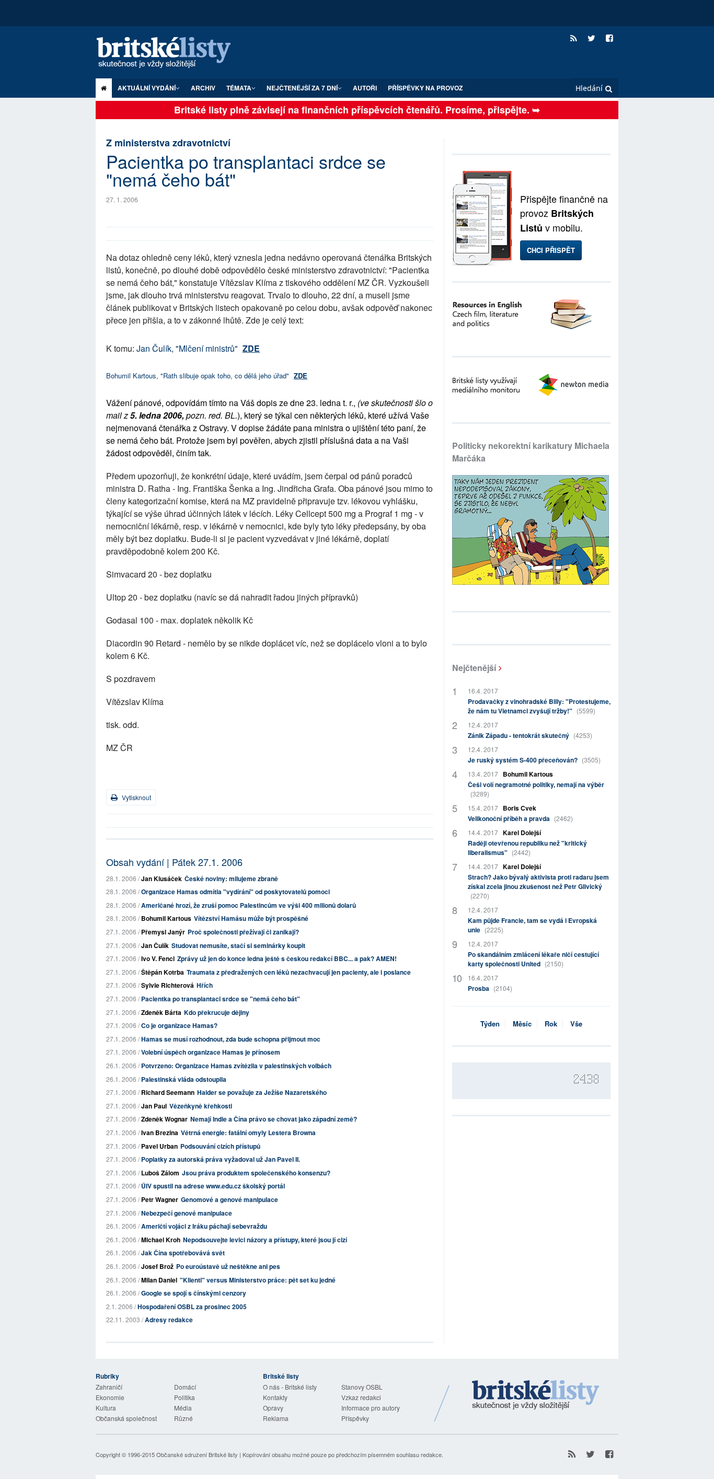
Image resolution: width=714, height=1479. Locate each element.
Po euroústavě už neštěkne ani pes (228, 1266)
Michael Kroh (160, 1239)
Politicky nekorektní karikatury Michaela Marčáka (530, 452)
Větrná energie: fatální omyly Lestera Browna (248, 1132)
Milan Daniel (159, 1280)
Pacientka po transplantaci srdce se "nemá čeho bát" (220, 998)
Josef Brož (157, 1266)
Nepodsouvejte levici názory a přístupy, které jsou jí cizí (265, 1239)
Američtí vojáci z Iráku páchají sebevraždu (204, 1226)
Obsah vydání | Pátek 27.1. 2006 (174, 862)
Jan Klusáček (161, 878)
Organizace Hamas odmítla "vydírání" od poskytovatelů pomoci (235, 891)
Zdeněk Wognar (164, 1119)
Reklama (276, 1418)
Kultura (106, 1407)
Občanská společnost (126, 1418)
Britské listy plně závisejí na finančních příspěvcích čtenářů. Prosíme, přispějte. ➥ (357, 110)
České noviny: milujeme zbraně (231, 878)
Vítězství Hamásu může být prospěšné (251, 918)
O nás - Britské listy (290, 1386)
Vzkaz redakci (361, 1397)
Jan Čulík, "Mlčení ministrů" (198, 348)
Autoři (365, 88)
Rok (551, 1024)
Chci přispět (551, 250)
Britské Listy (536, 1395)
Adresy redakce (169, 1319)
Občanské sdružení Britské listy (197, 1454)
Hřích (205, 985)
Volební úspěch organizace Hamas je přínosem (210, 1052)
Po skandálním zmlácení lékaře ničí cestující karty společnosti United (533, 959)
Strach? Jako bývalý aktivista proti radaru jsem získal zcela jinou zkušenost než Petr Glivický (538, 886)
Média (183, 1407)
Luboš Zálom (160, 1172)
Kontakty (275, 1397)
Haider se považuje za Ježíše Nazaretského (262, 1092)
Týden (490, 1024)
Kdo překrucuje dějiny (216, 1012)
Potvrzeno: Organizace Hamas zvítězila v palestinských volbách (236, 1065)
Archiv (203, 88)
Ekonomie (110, 1397)
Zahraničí (109, 1386)
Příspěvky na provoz (425, 88)
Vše (576, 1024)
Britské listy (174, 53)
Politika (184, 1397)
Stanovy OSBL (362, 1386)
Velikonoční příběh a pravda (520, 818)
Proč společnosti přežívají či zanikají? (243, 932)
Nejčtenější (474, 668)
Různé (183, 1418)
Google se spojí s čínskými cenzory (193, 1293)
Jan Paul (154, 1106)
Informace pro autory (370, 1407)
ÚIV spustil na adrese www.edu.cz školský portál (213, 1186)
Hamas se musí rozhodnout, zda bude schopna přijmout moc (230, 1039)
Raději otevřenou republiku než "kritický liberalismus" (527, 847)
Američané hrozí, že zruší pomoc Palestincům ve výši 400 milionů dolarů (248, 905)
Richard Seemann (167, 1092)
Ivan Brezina (159, 1132)
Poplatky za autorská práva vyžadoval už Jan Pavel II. (220, 1159)
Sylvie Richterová (167, 985)
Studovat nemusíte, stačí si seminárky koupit (238, 945)
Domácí (185, 1386)
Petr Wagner (159, 1199)
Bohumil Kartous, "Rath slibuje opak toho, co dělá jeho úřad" (206, 375)
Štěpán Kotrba (162, 972)
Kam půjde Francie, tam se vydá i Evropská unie (532, 925)
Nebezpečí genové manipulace (186, 1213)
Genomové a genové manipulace (229, 1199)
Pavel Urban (159, 1146)
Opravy (273, 1407)
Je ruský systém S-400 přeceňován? (534, 760)
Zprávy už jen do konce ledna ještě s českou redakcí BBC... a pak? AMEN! (287, 958)
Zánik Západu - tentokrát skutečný (530, 735)
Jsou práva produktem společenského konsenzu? (256, 1172)
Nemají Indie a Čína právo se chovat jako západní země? (273, 1119)
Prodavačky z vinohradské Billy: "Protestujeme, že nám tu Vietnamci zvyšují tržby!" (539, 706)
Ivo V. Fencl (158, 958)
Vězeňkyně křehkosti (200, 1106)
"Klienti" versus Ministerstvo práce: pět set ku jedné (258, 1280)
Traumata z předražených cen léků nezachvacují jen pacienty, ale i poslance (299, 972)
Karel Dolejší (522, 832)
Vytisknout (135, 797)
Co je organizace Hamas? (179, 1025)
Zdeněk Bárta (161, 1012)
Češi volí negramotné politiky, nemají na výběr (536, 789)
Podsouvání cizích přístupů (220, 1146)
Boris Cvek (519, 808)
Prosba (490, 988)
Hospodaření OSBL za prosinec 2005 (192, 1306)
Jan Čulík (155, 945)
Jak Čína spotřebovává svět (183, 1252)
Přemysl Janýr (163, 932)
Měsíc (522, 1024)
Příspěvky (355, 1418)
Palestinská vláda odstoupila (183, 1079)
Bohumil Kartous (166, 918)
